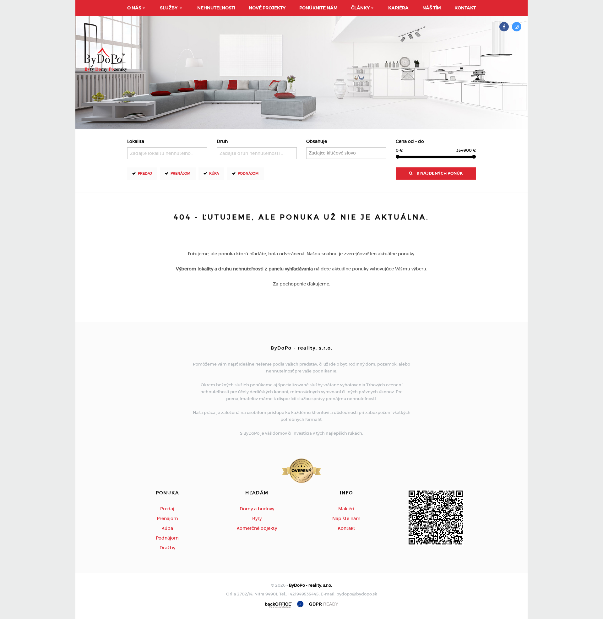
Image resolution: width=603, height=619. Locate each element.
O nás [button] (134, 8)
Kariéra (398, 8)
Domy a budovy (257, 509)
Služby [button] (169, 8)
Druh (222, 141)
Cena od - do (410, 141)
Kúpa (214, 173)
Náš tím (431, 8)
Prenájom (180, 173)
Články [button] (360, 8)
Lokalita (135, 141)
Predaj (145, 173)
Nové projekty (267, 8)
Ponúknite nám (318, 8)
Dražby (167, 548)
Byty (257, 518)
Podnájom (248, 173)
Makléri (346, 509)
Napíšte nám (346, 518)
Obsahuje (316, 141)
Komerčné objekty (256, 528)
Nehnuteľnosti (216, 8)
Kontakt (465, 8)
